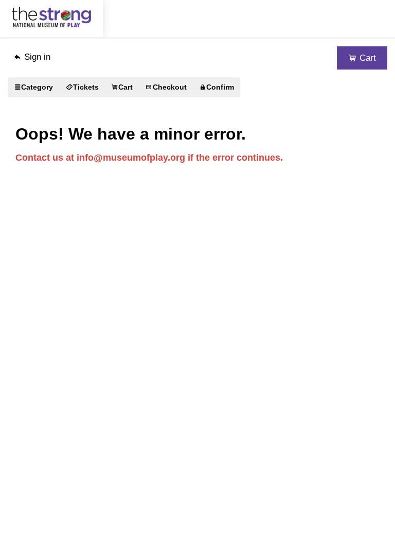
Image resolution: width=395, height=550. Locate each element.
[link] (33, 87)
